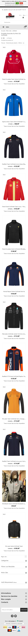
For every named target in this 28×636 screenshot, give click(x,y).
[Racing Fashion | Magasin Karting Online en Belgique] (10, 16)
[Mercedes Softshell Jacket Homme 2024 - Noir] (14, 316)
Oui (17, 3)
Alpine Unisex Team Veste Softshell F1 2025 (14, 121)
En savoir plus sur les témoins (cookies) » (14, 5)
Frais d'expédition (20, 83)
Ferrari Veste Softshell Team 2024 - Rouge (14, 206)
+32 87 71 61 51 (22, 9)
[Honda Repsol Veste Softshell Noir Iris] (14, 274)
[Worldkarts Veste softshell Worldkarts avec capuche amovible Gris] (14, 486)
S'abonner (24, 609)
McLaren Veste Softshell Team (14, 546)
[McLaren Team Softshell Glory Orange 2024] (14, 401)
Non (21, 3)
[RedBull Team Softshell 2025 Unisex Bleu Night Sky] (14, 146)
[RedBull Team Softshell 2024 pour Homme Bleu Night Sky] (14, 443)
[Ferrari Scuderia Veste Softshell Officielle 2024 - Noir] (14, 231)
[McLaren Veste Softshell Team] (14, 528)
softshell (14, 30)
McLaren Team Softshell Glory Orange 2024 (14, 419)
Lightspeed (19, 623)
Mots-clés (8, 30)
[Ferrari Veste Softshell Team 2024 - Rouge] (14, 189)
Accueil (3, 30)
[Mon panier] (25, 27)
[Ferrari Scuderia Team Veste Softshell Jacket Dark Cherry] (14, 61)
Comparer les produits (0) (7, 40)
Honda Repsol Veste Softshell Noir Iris (14, 291)
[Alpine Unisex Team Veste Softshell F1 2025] (14, 104)
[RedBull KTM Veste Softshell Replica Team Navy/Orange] (14, 358)
